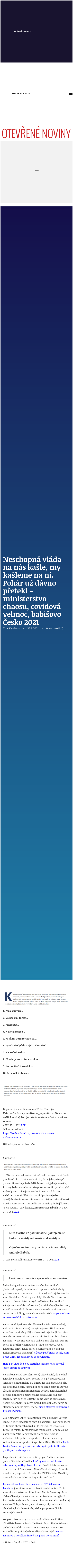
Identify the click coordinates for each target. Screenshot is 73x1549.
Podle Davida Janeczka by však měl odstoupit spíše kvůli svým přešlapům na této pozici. (36, 1446)
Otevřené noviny (21, 31)
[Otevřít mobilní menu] (70, 93)
